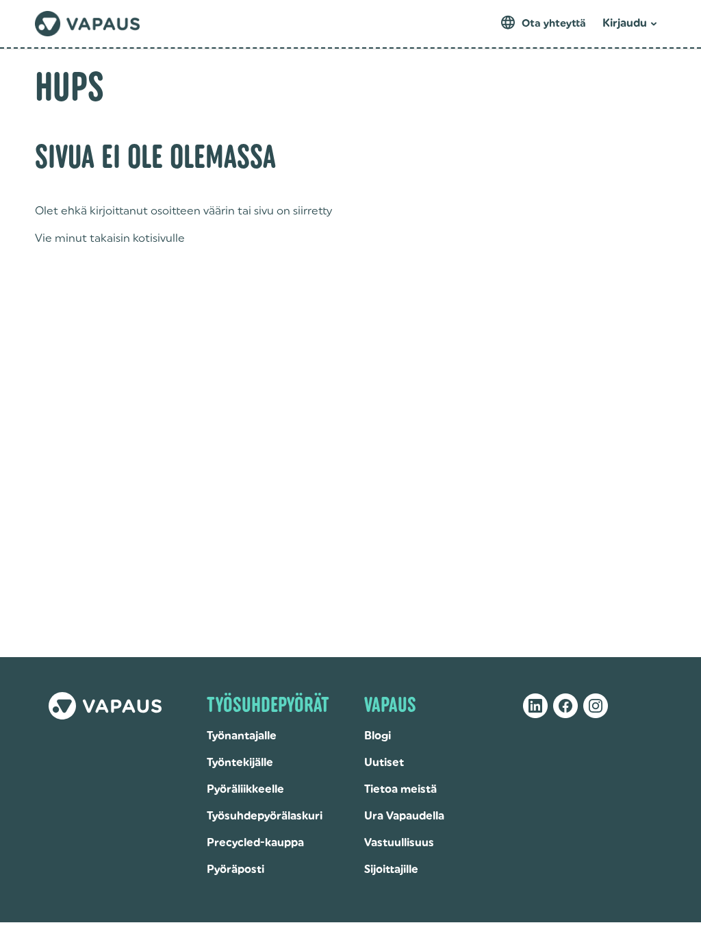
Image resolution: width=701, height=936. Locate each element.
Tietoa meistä (400, 789)
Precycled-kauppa (255, 842)
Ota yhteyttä (554, 23)
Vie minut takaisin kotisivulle (110, 238)
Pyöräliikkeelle (245, 789)
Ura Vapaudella (404, 815)
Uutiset (384, 762)
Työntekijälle (240, 762)
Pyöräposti (235, 869)
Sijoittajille (391, 869)
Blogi (377, 735)
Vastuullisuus (399, 842)
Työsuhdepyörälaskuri (264, 815)
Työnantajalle (242, 735)
